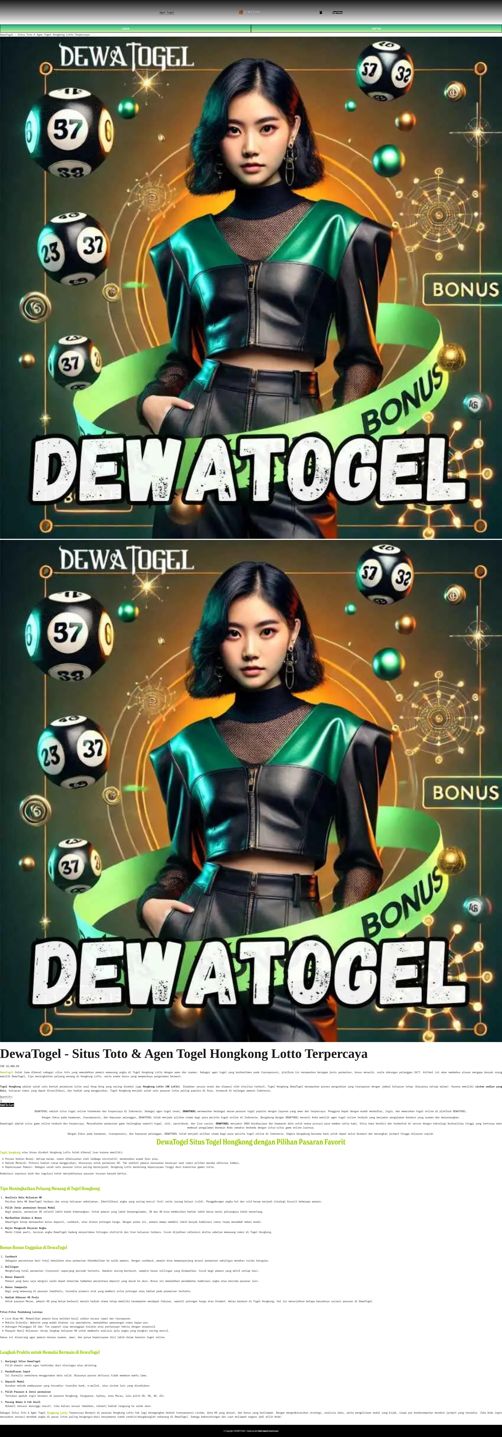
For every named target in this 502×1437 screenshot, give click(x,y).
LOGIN (125, 28)
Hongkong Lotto (57, 1412)
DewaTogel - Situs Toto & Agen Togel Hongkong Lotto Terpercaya (45, 34)
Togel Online (338, 12)
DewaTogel (6, 1072)
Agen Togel (166, 12)
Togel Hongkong (10, 1152)
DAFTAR (376, 28)
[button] (7, 1105)
